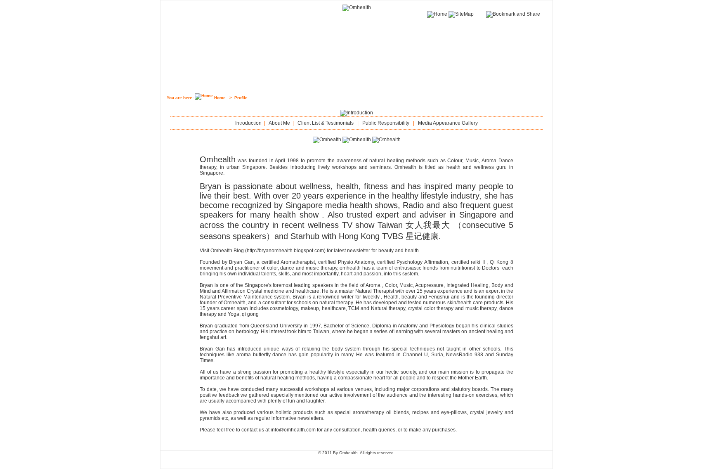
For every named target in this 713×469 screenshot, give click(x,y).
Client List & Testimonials (325, 123)
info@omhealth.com (293, 430)
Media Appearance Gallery (448, 123)
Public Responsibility (385, 123)
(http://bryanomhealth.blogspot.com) (285, 250)
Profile (241, 97)
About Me (279, 123)
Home (220, 97)
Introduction (248, 123)
